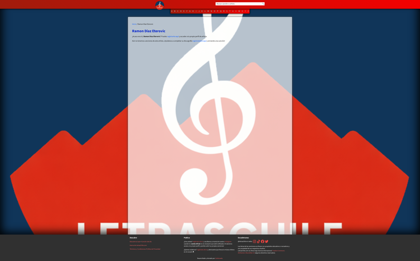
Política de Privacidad (153, 249)
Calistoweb (218, 258)
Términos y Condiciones (137, 249)
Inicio (134, 24)
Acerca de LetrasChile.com (138, 245)
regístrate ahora (198, 242)
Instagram (228, 242)
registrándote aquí (199, 41)
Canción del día (146, 242)
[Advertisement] (264, 125)
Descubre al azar (135, 242)
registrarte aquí (173, 36)
